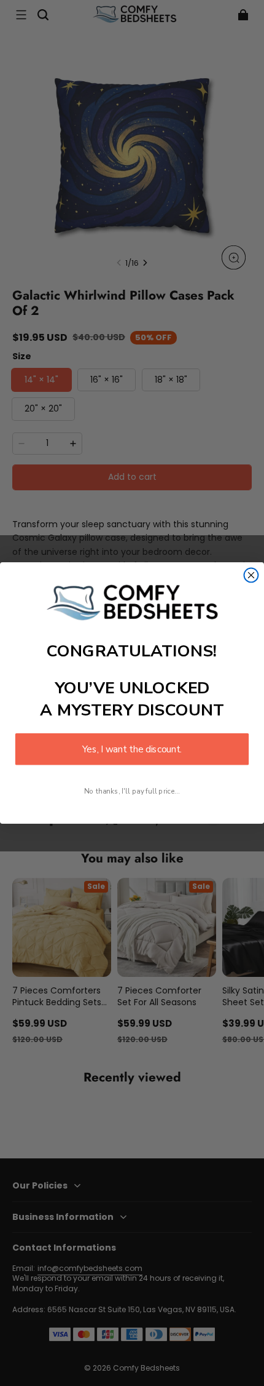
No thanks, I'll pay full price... (132, 791)
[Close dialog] (251, 575)
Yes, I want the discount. (132, 749)
